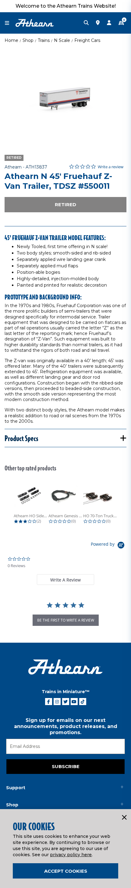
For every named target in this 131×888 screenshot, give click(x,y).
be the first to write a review (65, 620)
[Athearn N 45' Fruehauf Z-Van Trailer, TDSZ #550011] (65, 96)
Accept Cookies (65, 871)
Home (11, 40)
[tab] (65, 579)
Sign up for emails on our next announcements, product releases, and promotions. (65, 726)
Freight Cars (87, 40)
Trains (44, 40)
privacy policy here (71, 854)
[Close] (124, 817)
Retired (65, 204)
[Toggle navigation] (10, 23)
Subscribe (66, 766)
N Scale (62, 40)
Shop (28, 40)
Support (15, 787)
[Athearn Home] (35, 22)
